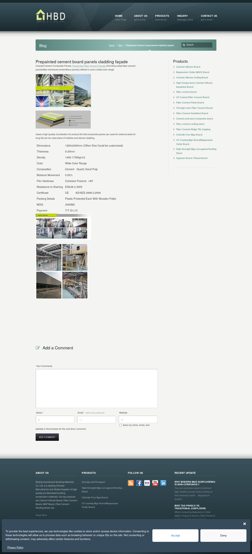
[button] (244, 524)
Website (123, 412)
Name (40, 412)
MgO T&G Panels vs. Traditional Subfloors (190, 507)
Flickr (147, 483)
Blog (120, 45)
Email (91, 412)
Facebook (139, 483)
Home (111, 45)
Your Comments (44, 365)
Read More (41, 515)
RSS (131, 483)
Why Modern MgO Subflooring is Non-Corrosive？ (195, 483)
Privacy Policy (15, 547)
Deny (223, 535)
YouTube (155, 483)
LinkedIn (163, 483)
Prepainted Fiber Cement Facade (89, 65)
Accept (175, 535)
